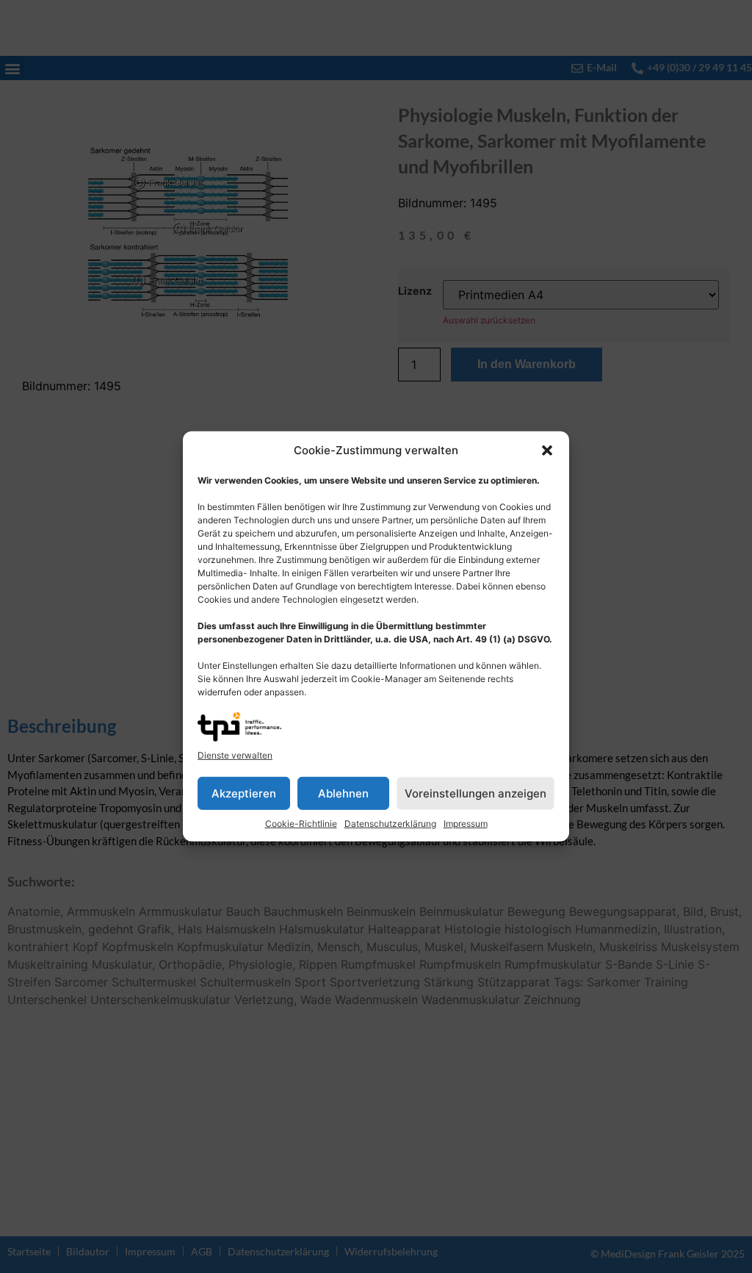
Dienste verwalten (235, 755)
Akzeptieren (244, 793)
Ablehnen (343, 793)
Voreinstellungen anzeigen (475, 793)
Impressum (466, 823)
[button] (547, 450)
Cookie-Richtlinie (301, 823)
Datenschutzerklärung (390, 823)
